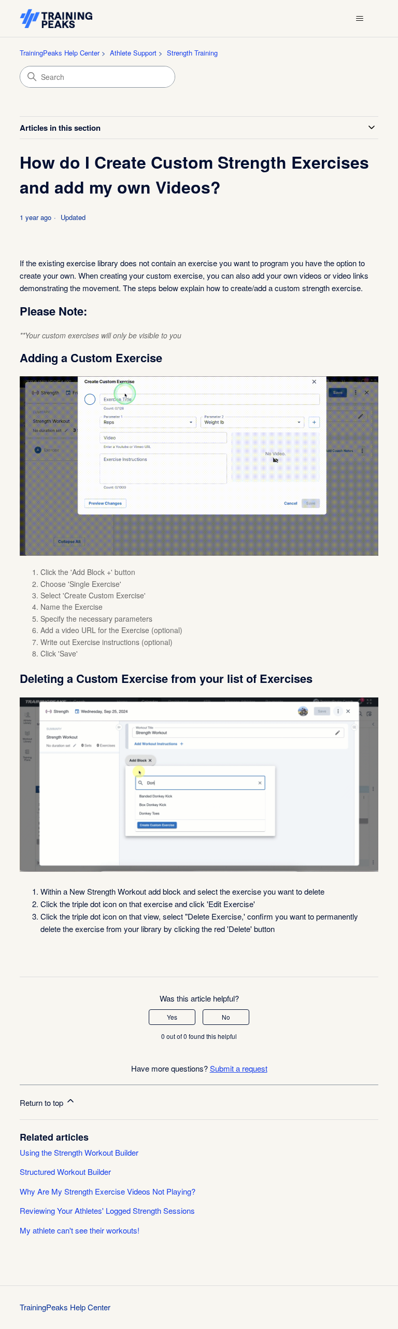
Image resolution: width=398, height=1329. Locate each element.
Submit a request (238, 1068)
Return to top (42, 1102)
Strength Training (192, 53)
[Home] (56, 18)
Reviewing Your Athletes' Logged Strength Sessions (107, 1210)
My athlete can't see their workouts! (79, 1230)
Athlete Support (133, 53)
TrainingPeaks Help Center (60, 53)
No (226, 1016)
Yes (172, 1016)
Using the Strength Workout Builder (79, 1152)
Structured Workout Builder (65, 1171)
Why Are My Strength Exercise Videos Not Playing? (107, 1191)
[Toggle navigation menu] (360, 18)
